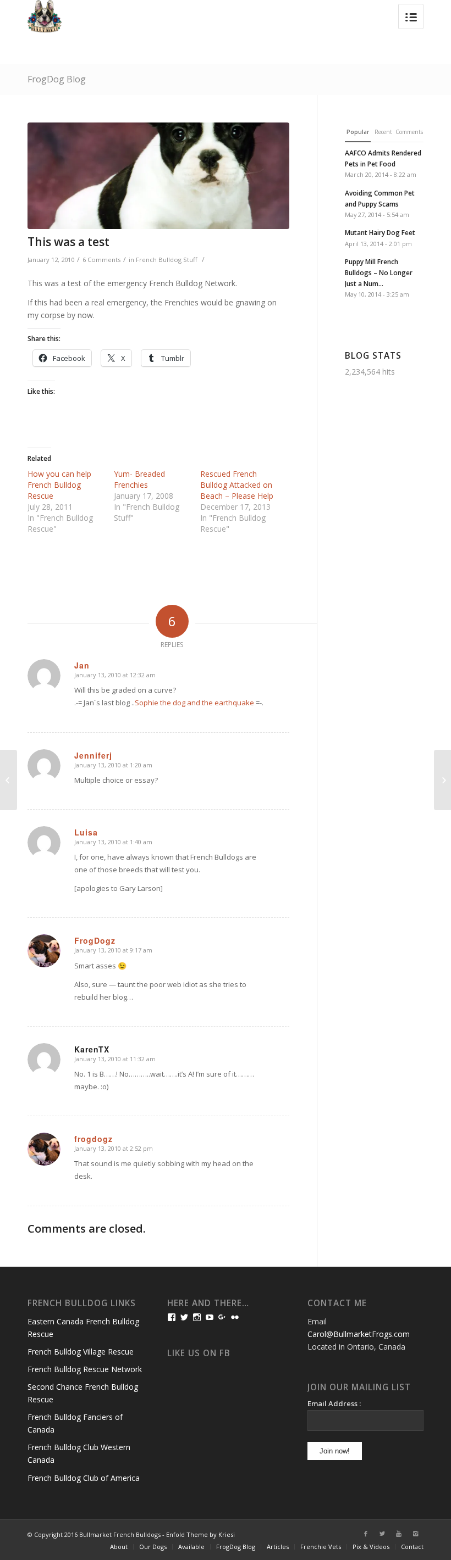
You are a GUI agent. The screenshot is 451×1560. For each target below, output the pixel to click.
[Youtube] (399, 1533)
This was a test (68, 241)
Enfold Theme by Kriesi (200, 1534)
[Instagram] (415, 1533)
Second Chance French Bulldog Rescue (83, 1393)
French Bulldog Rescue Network (85, 1369)
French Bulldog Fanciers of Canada (75, 1423)
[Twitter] (382, 1533)
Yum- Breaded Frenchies (139, 479)
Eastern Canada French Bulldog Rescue (83, 1327)
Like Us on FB (198, 1353)
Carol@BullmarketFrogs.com (358, 1334)
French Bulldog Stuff (166, 259)
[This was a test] (158, 175)
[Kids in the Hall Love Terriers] (442, 780)
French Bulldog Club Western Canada (79, 1453)
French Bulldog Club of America (84, 1478)
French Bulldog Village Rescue (81, 1351)
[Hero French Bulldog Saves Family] (8, 780)
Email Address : (334, 1403)
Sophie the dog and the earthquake (194, 702)
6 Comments (101, 259)
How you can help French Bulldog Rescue (59, 485)
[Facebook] (366, 1533)
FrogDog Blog (57, 79)
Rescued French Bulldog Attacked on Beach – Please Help (236, 485)
